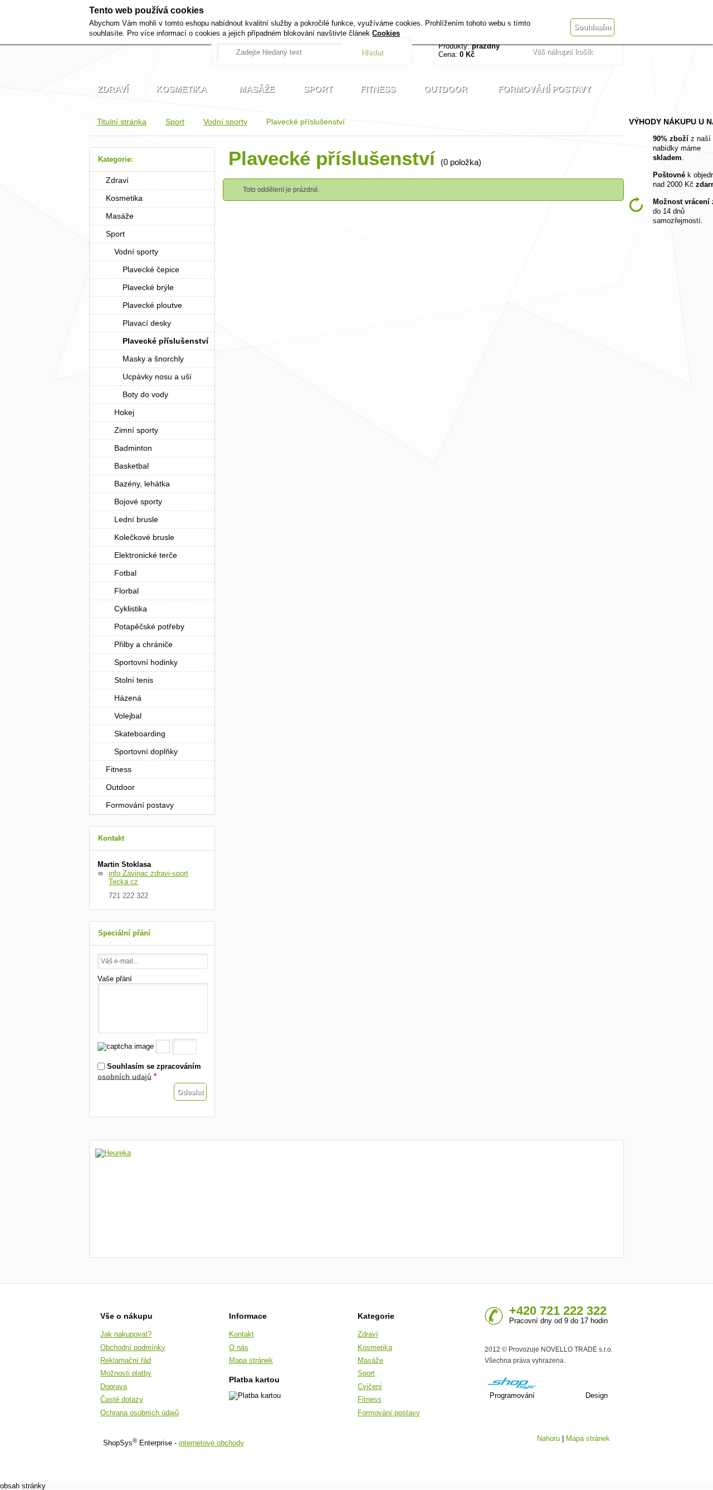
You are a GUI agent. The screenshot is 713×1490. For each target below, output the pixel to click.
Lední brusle (136, 519)
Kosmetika (124, 198)
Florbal (126, 590)
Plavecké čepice (151, 269)
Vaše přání (114, 979)
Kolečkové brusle (144, 537)
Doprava (113, 1386)
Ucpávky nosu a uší (157, 376)
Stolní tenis (133, 680)
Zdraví (117, 180)
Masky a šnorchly (153, 358)
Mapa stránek (251, 1360)
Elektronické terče (145, 555)
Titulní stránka (121, 121)
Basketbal (131, 465)
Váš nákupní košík (562, 51)
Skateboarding (139, 733)
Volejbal (127, 715)
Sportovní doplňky (146, 751)
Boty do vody (145, 394)
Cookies (386, 33)
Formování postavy (140, 805)
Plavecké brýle (148, 287)
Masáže (120, 215)
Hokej (124, 412)
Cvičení (370, 1386)
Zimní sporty (136, 430)
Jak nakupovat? (126, 1334)
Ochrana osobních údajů (139, 1413)
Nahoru (548, 1438)
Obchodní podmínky (132, 1347)
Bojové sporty (138, 501)
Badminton (133, 447)
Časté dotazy (121, 1399)
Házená (127, 697)
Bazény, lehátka (142, 483)
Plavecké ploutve (152, 305)
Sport (174, 121)
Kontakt (241, 1334)
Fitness (118, 769)
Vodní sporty (225, 121)
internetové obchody (211, 1443)
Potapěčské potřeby (149, 626)
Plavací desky (147, 323)
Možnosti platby (126, 1373)
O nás (238, 1347)
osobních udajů (124, 1076)
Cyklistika (130, 608)
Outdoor (120, 787)
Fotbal (125, 572)
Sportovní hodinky (146, 662)
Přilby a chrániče (143, 644)
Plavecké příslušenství (165, 340)
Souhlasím (592, 27)
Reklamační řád (125, 1360)
